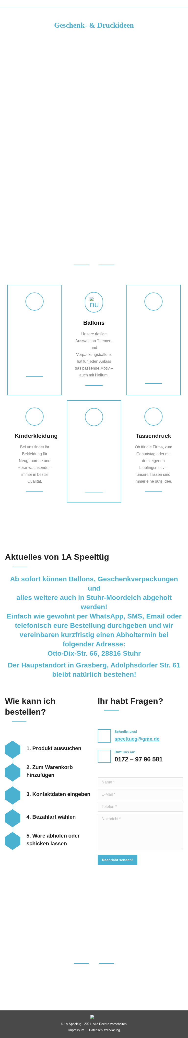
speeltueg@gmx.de (137, 739)
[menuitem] (76, 1030)
